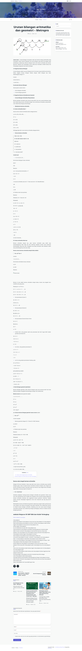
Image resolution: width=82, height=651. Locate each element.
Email (15, 630)
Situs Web (16, 633)
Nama (15, 626)
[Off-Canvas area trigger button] (11, 19)
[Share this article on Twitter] (18, 566)
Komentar (16, 614)
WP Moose (50, 648)
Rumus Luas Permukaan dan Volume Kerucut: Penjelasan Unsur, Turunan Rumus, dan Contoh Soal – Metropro (31, 593)
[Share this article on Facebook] (14, 566)
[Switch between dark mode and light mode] (69, 19)
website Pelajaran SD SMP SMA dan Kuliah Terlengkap (25, 476)
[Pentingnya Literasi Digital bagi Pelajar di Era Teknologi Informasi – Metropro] (45, 585)
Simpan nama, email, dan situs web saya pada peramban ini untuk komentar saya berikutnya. (32, 636)
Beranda (12, 1)
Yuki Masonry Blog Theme (60, 647)
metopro (41, 9)
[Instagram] (70, 1)
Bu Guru (30, 33)
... (14, 589)
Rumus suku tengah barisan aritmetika (23, 474)
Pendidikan (20, 1)
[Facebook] (67, 1)
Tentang (16, 1)
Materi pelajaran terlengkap (19, 517)
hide (27, 472)
